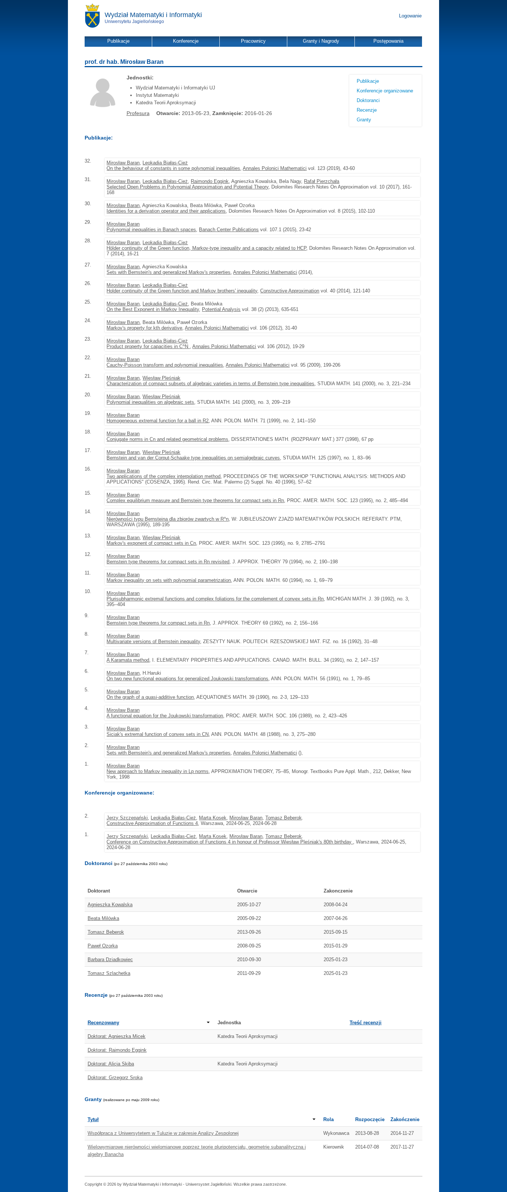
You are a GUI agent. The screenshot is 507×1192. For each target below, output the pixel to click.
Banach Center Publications (229, 229)
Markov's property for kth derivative (144, 328)
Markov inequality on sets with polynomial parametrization (169, 580)
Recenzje (367, 110)
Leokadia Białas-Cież (165, 163)
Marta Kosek (212, 818)
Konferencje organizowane (385, 91)
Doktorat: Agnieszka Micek (116, 1036)
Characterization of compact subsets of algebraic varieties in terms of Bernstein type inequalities (210, 383)
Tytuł (93, 1119)
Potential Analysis (221, 309)
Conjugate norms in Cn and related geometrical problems (167, 439)
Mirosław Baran (123, 163)
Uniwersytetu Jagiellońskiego (134, 21)
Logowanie (410, 16)
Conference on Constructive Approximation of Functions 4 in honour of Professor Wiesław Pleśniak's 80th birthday (230, 842)
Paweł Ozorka (103, 946)
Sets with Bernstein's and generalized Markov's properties (168, 272)
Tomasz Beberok (283, 818)
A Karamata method (128, 660)
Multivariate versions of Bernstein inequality (153, 641)
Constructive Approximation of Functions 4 (152, 823)
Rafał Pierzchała (321, 181)
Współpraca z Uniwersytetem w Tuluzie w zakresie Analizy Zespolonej (163, 1133)
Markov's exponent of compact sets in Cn (151, 543)
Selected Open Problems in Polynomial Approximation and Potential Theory (187, 187)
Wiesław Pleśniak (161, 378)
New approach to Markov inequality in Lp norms (158, 771)
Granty (364, 119)
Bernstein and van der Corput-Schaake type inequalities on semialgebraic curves (193, 458)
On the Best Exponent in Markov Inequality (153, 309)
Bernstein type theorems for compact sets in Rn (158, 623)
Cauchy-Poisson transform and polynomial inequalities (165, 365)
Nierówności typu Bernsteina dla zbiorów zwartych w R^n (168, 519)
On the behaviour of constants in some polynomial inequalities (173, 168)
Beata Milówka (103, 918)
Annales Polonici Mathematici (275, 168)
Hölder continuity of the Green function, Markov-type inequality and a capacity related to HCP (206, 248)
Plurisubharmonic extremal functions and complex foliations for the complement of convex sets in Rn (215, 599)
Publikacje (368, 81)
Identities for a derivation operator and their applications (166, 211)
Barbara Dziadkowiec (110, 959)
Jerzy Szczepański (127, 818)
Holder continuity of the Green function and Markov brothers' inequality (182, 291)
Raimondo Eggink (210, 181)
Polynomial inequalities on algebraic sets (150, 402)
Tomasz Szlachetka (109, 973)
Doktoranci (368, 100)
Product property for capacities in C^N (148, 346)
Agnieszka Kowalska (110, 904)
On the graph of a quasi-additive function (150, 697)
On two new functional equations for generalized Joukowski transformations (187, 678)
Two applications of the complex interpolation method (163, 476)
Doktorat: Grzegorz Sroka (115, 1077)
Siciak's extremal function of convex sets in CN (158, 734)
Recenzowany (103, 1022)
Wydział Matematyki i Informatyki (153, 15)
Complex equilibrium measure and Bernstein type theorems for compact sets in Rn (195, 500)
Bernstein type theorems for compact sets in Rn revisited (168, 561)
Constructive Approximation (289, 291)
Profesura (138, 113)
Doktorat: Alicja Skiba (111, 1064)
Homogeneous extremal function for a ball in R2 (158, 420)
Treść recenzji (366, 1022)
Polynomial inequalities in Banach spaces (151, 229)
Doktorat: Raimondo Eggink (117, 1050)
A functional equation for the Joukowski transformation (165, 715)
